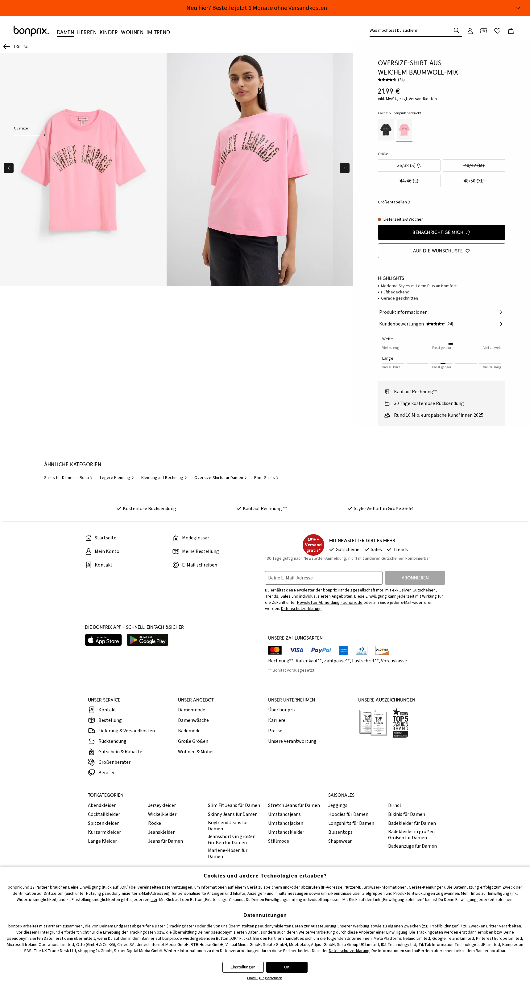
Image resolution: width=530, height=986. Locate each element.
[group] (83, 169)
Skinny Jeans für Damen (233, 814)
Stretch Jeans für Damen (294, 805)
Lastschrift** (365, 661)
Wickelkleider (162, 814)
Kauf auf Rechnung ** (265, 508)
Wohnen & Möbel (196, 752)
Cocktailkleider (104, 814)
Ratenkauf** (309, 661)
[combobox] (411, 30)
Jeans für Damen (165, 841)
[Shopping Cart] (510, 30)
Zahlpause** (337, 661)
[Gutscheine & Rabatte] (483, 30)
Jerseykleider (162, 805)
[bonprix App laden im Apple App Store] (103, 640)
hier (154, 900)
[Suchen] (456, 30)
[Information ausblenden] (518, 8)
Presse (275, 730)
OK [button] (287, 967)
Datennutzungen (177, 887)
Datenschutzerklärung (301, 609)
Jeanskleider (161, 832)
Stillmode (278, 841)
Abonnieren (415, 578)
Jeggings (337, 805)
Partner (42, 887)
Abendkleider (102, 805)
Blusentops (340, 832)
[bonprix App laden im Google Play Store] (147, 640)
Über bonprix (282, 709)
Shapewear (340, 841)
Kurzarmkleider (104, 832)
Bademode (189, 731)
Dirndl (394, 805)
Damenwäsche (193, 720)
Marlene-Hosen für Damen (227, 853)
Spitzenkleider (103, 823)
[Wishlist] (497, 30)
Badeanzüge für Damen (412, 846)
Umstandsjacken (285, 823)
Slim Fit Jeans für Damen (234, 805)
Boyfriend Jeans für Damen (228, 826)
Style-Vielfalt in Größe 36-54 (384, 508)
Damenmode (191, 710)
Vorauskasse (394, 661)
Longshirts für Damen (351, 823)
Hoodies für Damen (348, 814)
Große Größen (193, 741)
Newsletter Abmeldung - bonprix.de (329, 602)
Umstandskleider (286, 832)
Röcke (154, 823)
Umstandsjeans (284, 814)
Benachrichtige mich (437, 232)
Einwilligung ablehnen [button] (264, 978)
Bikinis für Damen (406, 814)
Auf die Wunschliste (438, 251)
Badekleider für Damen (412, 823)
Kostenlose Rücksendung (149, 508)
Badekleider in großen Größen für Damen (411, 834)
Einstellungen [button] (243, 967)
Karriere (276, 720)
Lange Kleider (102, 841)
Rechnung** (280, 661)
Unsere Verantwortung (292, 741)
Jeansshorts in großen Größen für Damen (231, 839)
